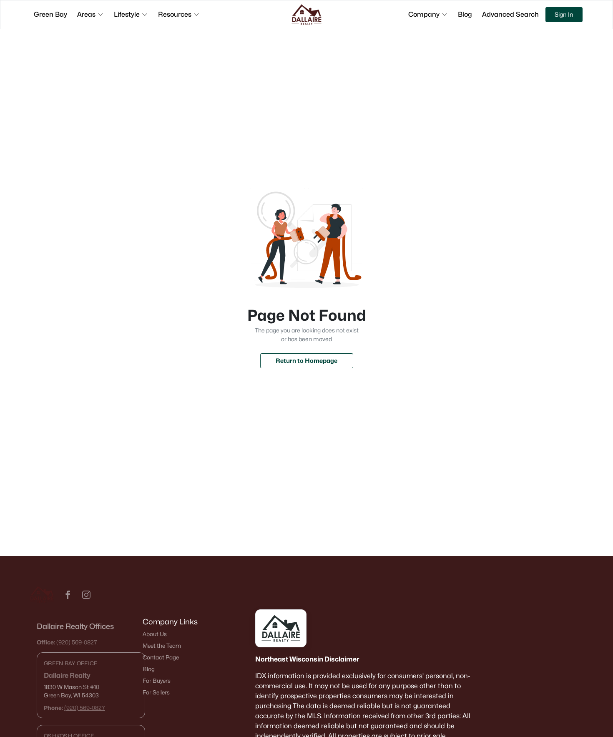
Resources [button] (174, 14)
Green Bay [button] (50, 14)
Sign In (564, 14)
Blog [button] (465, 14)
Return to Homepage (306, 360)
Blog (149, 669)
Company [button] (424, 14)
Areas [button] (86, 14)
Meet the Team (162, 645)
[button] (68, 595)
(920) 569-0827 (76, 642)
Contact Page (161, 657)
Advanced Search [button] (510, 14)
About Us (155, 634)
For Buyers (157, 680)
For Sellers (156, 692)
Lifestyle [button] (127, 14)
